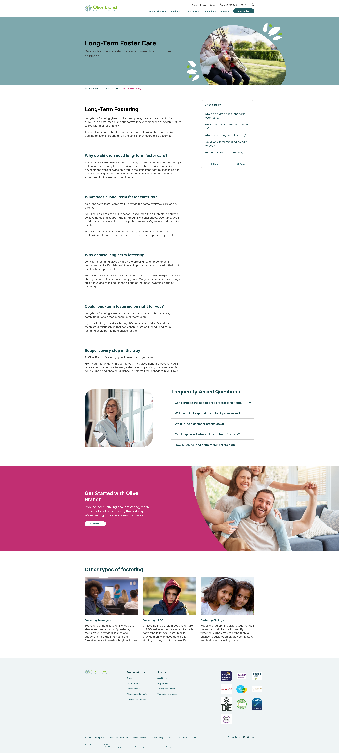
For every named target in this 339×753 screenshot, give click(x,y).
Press (171, 737)
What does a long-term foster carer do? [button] (226, 126)
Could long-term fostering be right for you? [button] (225, 143)
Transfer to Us (193, 11)
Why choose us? (134, 689)
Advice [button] (174, 11)
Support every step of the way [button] (223, 152)
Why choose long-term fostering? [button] (225, 135)
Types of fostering (111, 88)
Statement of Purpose (136, 699)
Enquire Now (244, 11)
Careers (213, 5)
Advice (162, 672)
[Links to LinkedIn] (253, 737)
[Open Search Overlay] (251, 4)
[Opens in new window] (241, 704)
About (129, 678)
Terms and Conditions (118, 737)
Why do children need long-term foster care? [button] (224, 115)
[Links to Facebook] (240, 737)
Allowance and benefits (137, 694)
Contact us (95, 524)
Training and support (166, 689)
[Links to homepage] (86, 88)
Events (203, 5)
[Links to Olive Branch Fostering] (102, 8)
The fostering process (167, 694)
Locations (210, 11)
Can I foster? (162, 678)
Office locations (133, 683)
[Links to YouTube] (248, 737)
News (194, 5)
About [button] (223, 11)
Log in (243, 5)
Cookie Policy (157, 737)
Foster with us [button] (156, 11)
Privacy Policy (139, 737)
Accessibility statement (189, 737)
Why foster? (162, 683)
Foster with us (95, 88)
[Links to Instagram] (244, 737)
